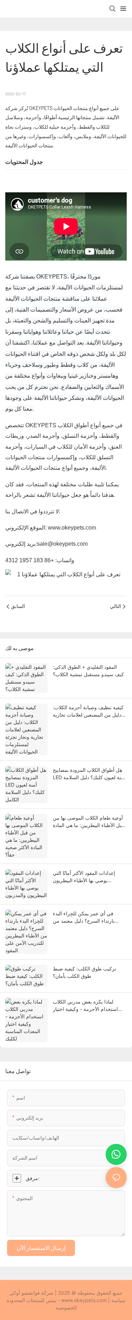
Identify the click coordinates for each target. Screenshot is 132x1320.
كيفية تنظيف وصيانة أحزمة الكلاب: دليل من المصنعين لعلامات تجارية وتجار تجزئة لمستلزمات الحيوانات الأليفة (88, 711)
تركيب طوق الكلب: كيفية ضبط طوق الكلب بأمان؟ (84, 972)
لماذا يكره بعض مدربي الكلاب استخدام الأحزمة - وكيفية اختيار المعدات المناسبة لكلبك (85, 1006)
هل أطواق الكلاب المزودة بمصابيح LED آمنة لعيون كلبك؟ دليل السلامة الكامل (89, 774)
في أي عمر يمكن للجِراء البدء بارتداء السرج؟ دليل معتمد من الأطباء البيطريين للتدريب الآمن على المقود (89, 917)
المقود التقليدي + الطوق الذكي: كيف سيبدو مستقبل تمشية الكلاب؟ (88, 670)
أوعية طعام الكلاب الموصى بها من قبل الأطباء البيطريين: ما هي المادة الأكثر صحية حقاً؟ (88, 822)
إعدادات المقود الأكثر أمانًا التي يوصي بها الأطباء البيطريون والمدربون (84, 877)
